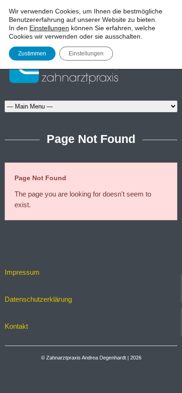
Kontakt (16, 326)
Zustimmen (32, 53)
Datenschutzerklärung (38, 299)
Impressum (22, 272)
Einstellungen (49, 28)
